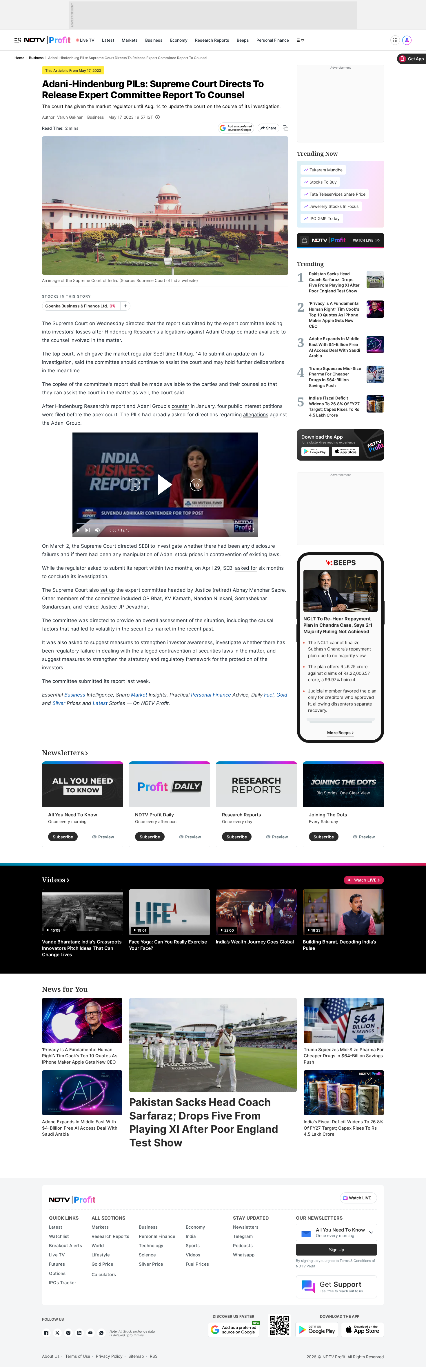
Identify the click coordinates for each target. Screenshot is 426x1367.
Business (154, 40)
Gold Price (102, 1264)
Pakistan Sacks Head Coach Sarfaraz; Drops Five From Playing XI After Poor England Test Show (203, 1122)
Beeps (243, 40)
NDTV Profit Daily (154, 815)
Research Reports (212, 40)
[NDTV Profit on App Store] (362, 1329)
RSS (154, 1356)
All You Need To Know (72, 815)
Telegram (243, 1236)
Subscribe (63, 836)
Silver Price (151, 1264)
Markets (130, 40)
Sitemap (136, 1356)
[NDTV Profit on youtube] (90, 1332)
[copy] (285, 128)
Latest (108, 40)
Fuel (269, 695)
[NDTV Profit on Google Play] (316, 1329)
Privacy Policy (109, 1356)
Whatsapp (243, 1255)
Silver (58, 703)
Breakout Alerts (65, 1245)
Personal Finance (272, 40)
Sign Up (336, 1249)
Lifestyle (101, 1255)
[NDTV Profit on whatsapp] (101, 1332)
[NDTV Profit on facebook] (46, 1332)
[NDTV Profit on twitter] (57, 1332)
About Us (50, 1356)
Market (139, 695)
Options (57, 1273)
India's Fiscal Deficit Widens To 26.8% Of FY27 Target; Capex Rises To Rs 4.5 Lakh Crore (343, 1128)
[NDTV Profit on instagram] (68, 1332)
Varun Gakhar (70, 117)
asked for (246, 568)
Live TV (87, 40)
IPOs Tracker (62, 1282)
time (170, 354)
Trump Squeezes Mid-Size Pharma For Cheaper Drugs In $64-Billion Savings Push (344, 1056)
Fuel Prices (197, 1264)
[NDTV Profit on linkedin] (79, 1332)
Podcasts (243, 1245)
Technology (151, 1245)
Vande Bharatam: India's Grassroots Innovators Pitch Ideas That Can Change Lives (82, 948)
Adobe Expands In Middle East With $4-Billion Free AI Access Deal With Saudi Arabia (79, 1128)
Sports (193, 1245)
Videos (193, 1255)
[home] (47, 37)
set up (107, 590)
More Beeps (339, 732)
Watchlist (59, 1236)
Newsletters (245, 1227)
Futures (57, 1264)
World (98, 1245)
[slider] (165, 523)
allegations (255, 414)
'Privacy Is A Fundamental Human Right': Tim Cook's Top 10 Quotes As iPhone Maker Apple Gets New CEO (79, 1056)
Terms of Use (77, 1356)
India (191, 1236)
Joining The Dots (328, 815)
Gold (281, 695)
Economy (178, 40)
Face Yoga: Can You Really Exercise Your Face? (168, 945)
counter (180, 406)
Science (147, 1255)
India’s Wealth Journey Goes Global (255, 942)
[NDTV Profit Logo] (72, 1198)
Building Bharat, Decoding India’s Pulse (339, 945)
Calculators (104, 1274)
